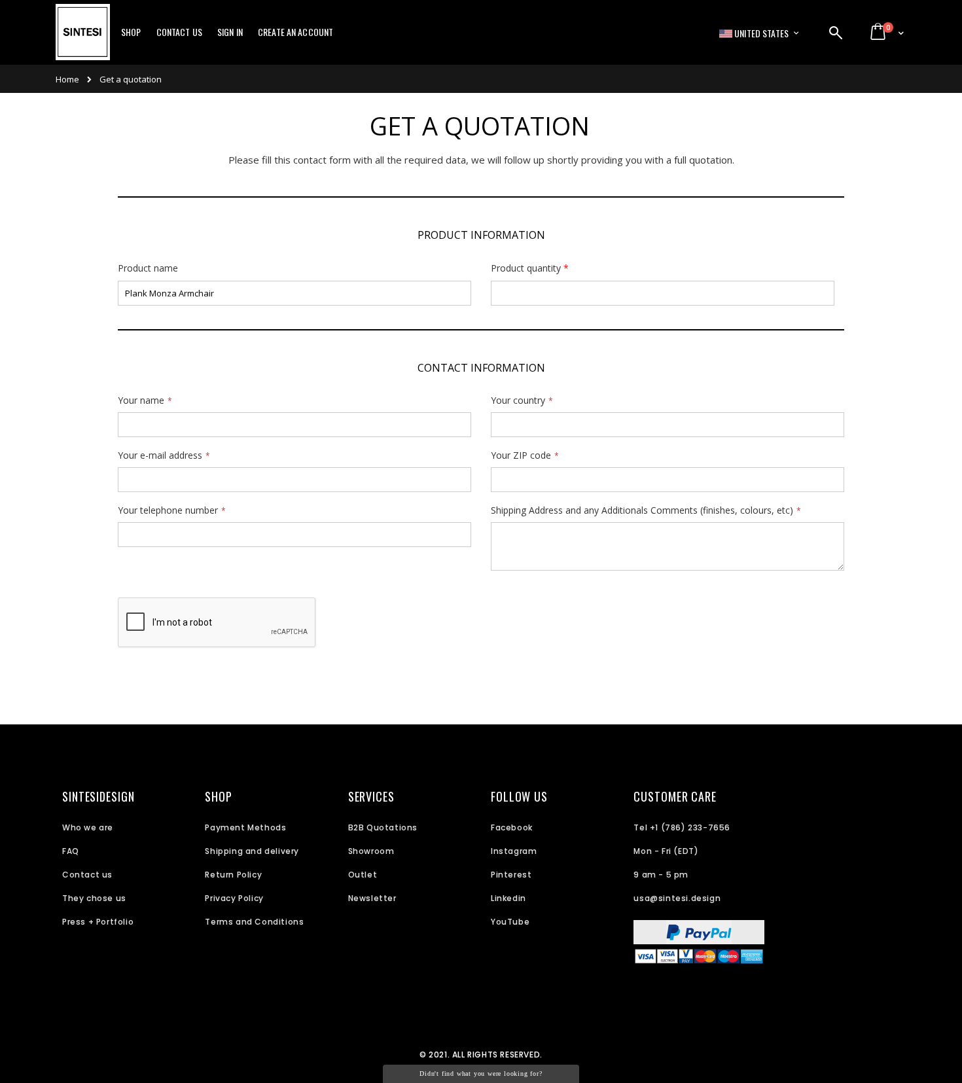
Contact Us (179, 32)
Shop (131, 32)
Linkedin (508, 898)
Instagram (514, 851)
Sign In (230, 32)
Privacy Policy (234, 898)
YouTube (510, 921)
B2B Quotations (383, 827)
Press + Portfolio (98, 921)
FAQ (70, 851)
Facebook (512, 827)
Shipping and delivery (252, 851)
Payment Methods (245, 827)
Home (67, 79)
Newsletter (372, 898)
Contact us (87, 874)
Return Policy (233, 874)
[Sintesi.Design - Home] (83, 39)
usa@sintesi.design (677, 898)
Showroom (371, 851)
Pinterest (511, 874)
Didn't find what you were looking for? (480, 1073)
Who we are (87, 827)
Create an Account (295, 32)
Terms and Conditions (254, 921)
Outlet (363, 874)
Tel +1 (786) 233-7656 (681, 827)
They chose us (94, 898)
